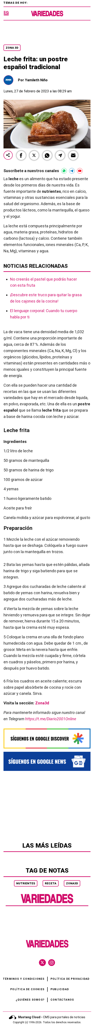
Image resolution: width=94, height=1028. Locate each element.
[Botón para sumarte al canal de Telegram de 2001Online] (72, 171)
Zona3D (72, 883)
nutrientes (25, 883)
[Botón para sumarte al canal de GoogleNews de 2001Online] (47, 761)
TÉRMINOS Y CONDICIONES (23, 978)
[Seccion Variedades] (47, 903)
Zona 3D (12, 47)
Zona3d (42, 703)
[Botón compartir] (8, 155)
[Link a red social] (42, 962)
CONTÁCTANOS (62, 999)
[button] (21, 155)
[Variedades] (47, 14)
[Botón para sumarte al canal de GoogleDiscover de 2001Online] (47, 738)
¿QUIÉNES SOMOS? (30, 999)
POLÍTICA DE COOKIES (27, 989)
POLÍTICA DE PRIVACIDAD (69, 978)
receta (50, 883)
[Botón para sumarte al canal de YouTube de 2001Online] (80, 171)
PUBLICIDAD (59, 989)
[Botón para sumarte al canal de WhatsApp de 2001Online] (64, 171)
